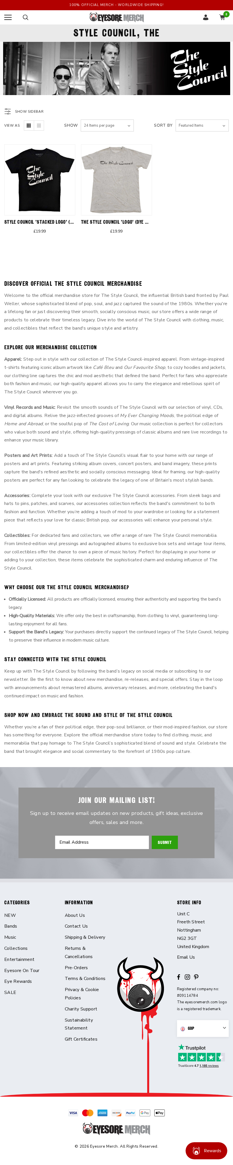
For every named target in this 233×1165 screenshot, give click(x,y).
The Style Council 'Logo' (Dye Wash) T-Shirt (128, 221)
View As (12, 125)
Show (71, 125)
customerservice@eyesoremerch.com (203, 957)
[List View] (39, 125)
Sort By (163, 125)
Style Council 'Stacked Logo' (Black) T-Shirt (52, 221)
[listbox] (202, 126)
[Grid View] (29, 125)
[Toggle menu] (8, 17)
